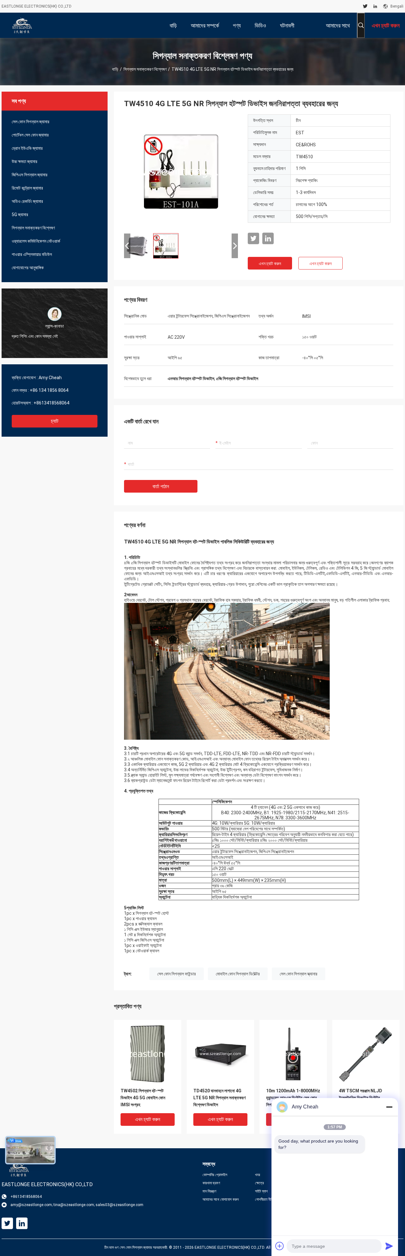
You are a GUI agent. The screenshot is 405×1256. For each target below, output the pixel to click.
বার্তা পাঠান (161, 486)
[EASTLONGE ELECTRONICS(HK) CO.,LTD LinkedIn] (375, 6)
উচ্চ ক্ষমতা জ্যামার (24, 161)
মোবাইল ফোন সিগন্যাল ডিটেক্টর (238, 973)
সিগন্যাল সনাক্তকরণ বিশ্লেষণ (144, 69)
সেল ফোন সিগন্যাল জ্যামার (30, 121)
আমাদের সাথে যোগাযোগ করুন (220, 1199)
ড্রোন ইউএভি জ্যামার (27, 148)
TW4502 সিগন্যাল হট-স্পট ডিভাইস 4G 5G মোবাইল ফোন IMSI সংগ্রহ (143, 1097)
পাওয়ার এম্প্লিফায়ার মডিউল (32, 254)
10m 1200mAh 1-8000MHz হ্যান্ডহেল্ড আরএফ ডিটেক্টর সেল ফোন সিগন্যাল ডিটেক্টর (293, 1097)
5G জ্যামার (20, 214)
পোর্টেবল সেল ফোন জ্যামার (30, 134)
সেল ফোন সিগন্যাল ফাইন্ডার (176, 973)
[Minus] (389, 1107)
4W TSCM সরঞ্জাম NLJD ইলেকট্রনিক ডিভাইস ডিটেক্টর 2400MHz (360, 1097)
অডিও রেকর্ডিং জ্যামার (27, 201)
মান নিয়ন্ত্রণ (209, 1191)
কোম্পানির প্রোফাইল (214, 1175)
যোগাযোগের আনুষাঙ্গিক (28, 267)
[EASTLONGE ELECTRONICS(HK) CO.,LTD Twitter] (365, 6)
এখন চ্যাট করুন (270, 263)
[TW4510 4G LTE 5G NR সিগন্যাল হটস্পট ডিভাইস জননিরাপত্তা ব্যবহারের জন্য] (181, 171)
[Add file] (279, 1246)
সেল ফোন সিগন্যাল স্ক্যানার (298, 973)
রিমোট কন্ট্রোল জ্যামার (27, 188)
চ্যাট (54, 421)
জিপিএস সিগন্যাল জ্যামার (29, 174)
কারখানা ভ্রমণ (211, 1183)
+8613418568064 (51, 402)
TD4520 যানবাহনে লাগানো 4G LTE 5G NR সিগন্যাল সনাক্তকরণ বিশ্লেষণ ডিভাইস (219, 1097)
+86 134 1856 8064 (49, 390)
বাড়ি (115, 69)
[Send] (389, 1246)
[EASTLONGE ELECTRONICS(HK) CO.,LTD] (22, 25)
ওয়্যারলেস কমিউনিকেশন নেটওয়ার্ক (36, 241)
